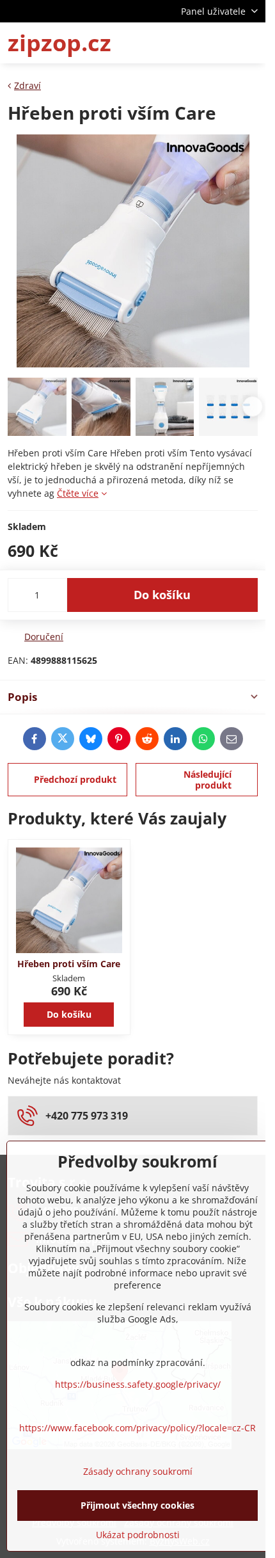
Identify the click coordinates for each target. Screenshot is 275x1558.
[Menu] (250, 43)
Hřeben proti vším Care (68, 964)
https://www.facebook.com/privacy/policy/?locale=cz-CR (137, 1428)
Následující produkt (208, 780)
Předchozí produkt (75, 779)
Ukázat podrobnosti (138, 1535)
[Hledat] (188, 43)
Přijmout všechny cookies (137, 1505)
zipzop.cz (59, 42)
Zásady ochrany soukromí (137, 1471)
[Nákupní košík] (219, 43)
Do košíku (162, 594)
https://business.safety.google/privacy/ (138, 1384)
